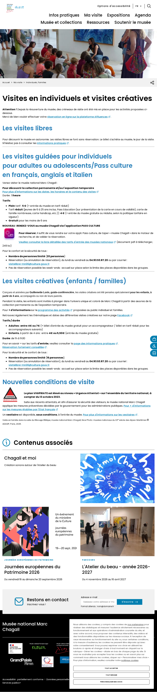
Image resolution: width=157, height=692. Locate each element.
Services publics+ (11, 682)
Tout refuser (111, 675)
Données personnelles (58, 679)
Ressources (98, 22)
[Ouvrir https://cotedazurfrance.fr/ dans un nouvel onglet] (67, 660)
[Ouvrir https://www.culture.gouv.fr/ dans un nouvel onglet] (15, 649)
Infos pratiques (64, 15)
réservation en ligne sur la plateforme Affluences (77, 117)
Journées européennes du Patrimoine (28, 560)
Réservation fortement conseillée (23, 347)
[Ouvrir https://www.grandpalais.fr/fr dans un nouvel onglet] (21, 662)
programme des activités (54, 310)
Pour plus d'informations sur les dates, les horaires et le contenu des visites (49, 192)
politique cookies (129, 660)
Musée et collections (61, 22)
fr (137, 6)
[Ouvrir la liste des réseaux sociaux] (152, 82)
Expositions (118, 15)
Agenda (143, 15)
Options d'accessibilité (113, 6)
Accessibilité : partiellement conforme (22, 679)
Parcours (88, 560)
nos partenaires (136, 624)
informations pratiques (51, 143)
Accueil (6, 82)
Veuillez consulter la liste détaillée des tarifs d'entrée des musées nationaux (66, 242)
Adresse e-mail (89, 597)
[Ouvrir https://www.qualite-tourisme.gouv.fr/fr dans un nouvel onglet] (48, 662)
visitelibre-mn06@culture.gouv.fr (29, 264)
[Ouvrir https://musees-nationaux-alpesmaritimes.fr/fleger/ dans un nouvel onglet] (39, 649)
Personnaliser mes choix (111, 682)
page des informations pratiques (94, 343)
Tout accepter (111, 668)
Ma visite (93, 15)
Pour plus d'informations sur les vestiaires (109, 414)
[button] (149, 6)
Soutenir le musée (132, 22)
